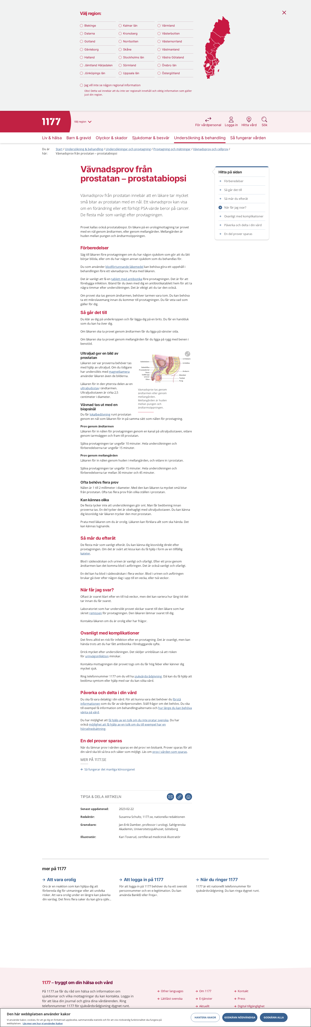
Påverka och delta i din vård (243, 225)
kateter (85, 553)
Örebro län (169, 65)
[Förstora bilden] (165, 367)
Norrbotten (130, 41)
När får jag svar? (235, 207)
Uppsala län (131, 73)
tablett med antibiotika (126, 279)
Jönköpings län (94, 73)
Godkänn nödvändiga (239, 1017)
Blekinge (90, 25)
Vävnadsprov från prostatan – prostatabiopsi (86, 153)
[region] (155, 1017)
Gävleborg (91, 49)
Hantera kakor (205, 1017)
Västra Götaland (173, 57)
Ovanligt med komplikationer (243, 216)
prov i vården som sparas (169, 752)
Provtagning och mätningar (172, 149)
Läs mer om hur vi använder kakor (43, 1023)
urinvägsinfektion (97, 656)
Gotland (89, 41)
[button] (188, 796)
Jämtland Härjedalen (98, 65)
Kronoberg (130, 33)
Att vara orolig (61, 879)
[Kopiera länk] (179, 796)
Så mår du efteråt (236, 199)
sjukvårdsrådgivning (148, 676)
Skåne (127, 49)
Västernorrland (172, 41)
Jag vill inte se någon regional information (112, 85)
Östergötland (171, 73)
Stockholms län (133, 57)
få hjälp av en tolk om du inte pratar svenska (138, 720)
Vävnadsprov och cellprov (210, 149)
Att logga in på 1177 (143, 879)
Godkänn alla (274, 1017)
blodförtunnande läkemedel (124, 267)
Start (59, 149)
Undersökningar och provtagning (128, 149)
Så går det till (233, 190)
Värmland (168, 25)
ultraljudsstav (89, 388)
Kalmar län (130, 25)
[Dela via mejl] (170, 796)
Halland (89, 57)
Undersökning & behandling (84, 149)
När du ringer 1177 (219, 879)
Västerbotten (171, 33)
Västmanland (170, 49)
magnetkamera (119, 372)
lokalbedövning (100, 414)
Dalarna (89, 33)
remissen (95, 613)
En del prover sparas (238, 234)
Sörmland (129, 65)
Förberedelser (234, 181)
